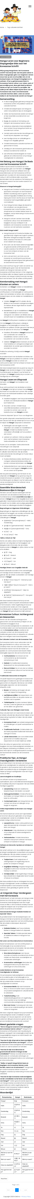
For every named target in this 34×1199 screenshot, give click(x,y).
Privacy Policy (26, 1197)
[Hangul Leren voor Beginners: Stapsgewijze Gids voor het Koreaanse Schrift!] (17, 45)
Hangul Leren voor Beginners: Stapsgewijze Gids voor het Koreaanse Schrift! (15, 64)
